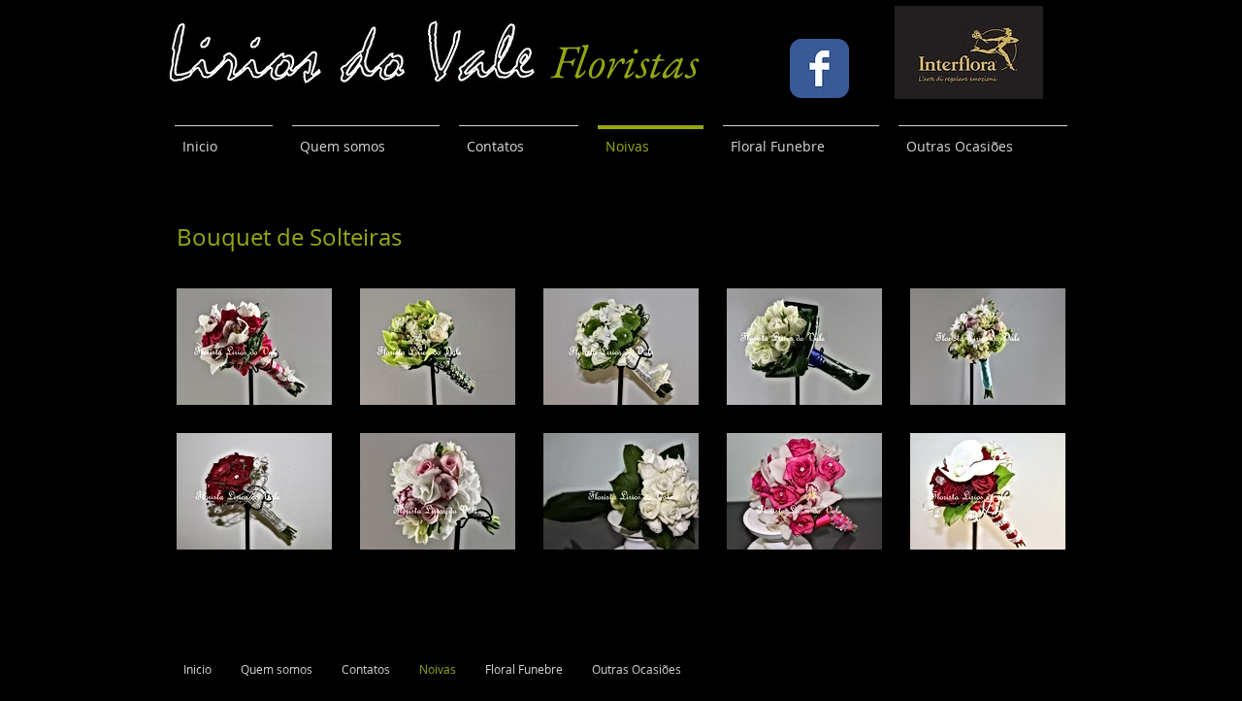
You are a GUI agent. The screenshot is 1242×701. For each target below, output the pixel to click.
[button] (254, 346)
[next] (1030, 429)
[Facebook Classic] (819, 68)
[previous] (212, 429)
